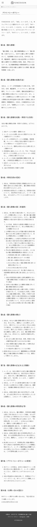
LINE (27, 517)
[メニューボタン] (2, 2)
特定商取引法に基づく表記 (24, 514)
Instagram (22, 517)
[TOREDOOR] (18, 2)
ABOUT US (14, 514)
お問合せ (8, 514)
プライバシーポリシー (13, 517)
